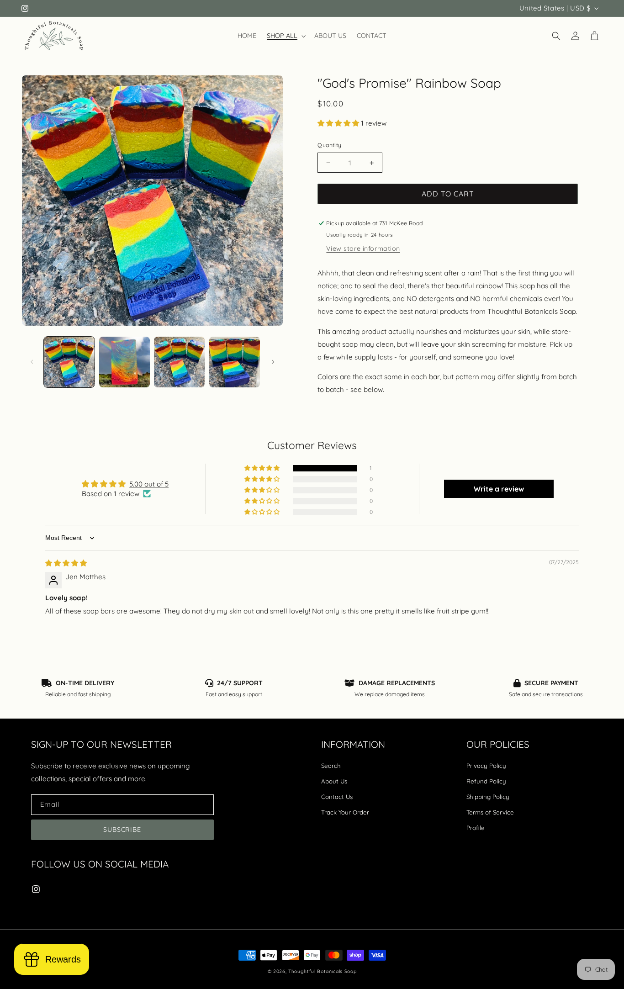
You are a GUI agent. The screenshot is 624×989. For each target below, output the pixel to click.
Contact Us (337, 796)
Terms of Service (490, 812)
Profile (475, 827)
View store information (363, 248)
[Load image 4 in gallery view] (234, 362)
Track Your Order (345, 812)
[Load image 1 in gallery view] (69, 362)
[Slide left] (32, 362)
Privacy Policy (486, 765)
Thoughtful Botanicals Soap (322, 971)
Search (331, 765)
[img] (66, 563)
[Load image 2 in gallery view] (124, 362)
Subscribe (122, 829)
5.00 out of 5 (149, 484)
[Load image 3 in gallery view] (179, 362)
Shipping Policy (487, 796)
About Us (334, 781)
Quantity (329, 145)
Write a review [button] (499, 488)
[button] (285, 36)
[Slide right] (273, 362)
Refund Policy (486, 781)
